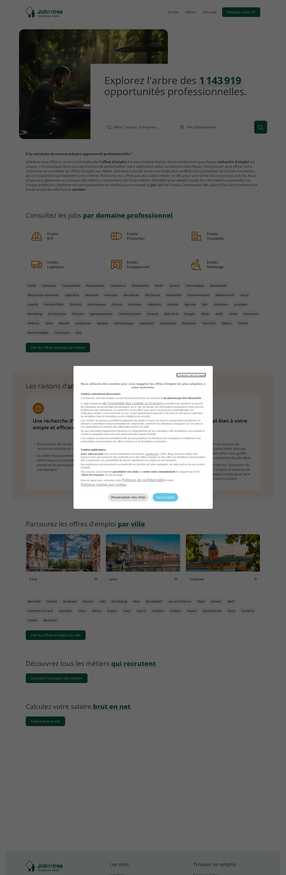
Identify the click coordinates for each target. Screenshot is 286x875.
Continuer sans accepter (191, 375)
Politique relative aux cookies (104, 484)
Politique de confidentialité (143, 480)
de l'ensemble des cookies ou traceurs (133, 403)
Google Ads (151, 454)
